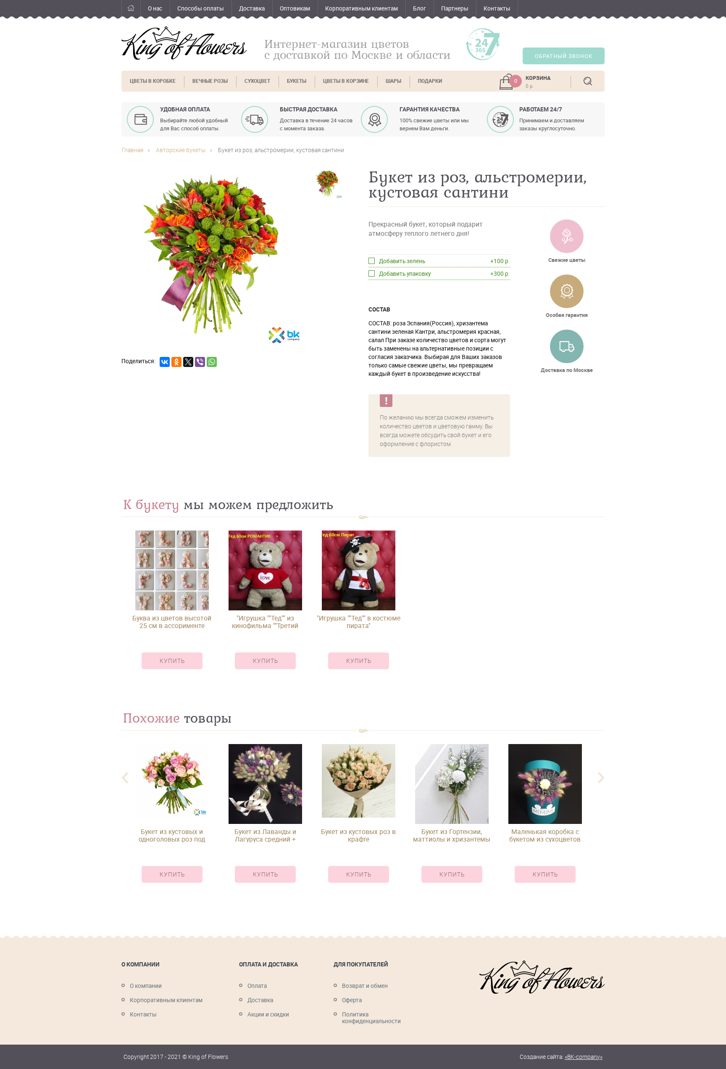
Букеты (296, 80)
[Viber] (200, 362)
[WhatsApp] (212, 362)
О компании (146, 986)
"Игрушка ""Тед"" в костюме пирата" (358, 622)
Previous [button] (124, 778)
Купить (172, 661)
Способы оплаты (200, 8)
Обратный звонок (563, 56)
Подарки (430, 80)
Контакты (497, 8)
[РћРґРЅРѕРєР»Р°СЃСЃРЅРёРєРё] (176, 362)
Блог (419, 8)
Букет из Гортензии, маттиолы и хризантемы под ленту (451, 835)
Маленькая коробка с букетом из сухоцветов (545, 835)
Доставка (252, 8)
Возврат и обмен (365, 986)
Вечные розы (210, 80)
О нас (155, 8)
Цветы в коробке (153, 80)
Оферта (352, 1000)
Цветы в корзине (346, 80)
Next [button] (601, 778)
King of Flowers (184, 43)
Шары (393, 80)
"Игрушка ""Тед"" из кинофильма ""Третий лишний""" (265, 622)
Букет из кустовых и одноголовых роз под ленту (172, 835)
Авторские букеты (180, 150)
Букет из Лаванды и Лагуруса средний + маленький (265, 835)
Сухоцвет (257, 80)
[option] (172, 607)
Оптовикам (295, 8)
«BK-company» (583, 1057)
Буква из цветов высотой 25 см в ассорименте (171, 622)
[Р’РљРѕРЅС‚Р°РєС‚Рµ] (165, 362)
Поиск (588, 81)
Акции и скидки (268, 1014)
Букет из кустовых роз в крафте (358, 835)
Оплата (257, 986)
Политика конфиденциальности (371, 1018)
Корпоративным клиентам (361, 8)
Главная (130, 9)
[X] (188, 362)
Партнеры (454, 8)
